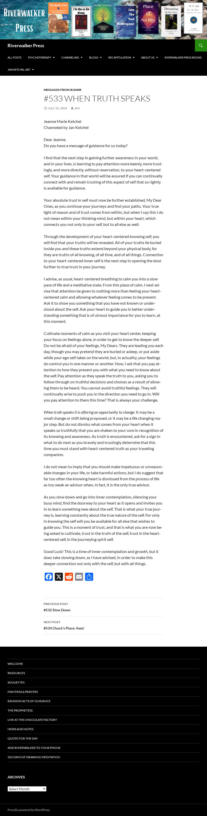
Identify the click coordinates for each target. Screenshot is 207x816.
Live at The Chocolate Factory (32, 720)
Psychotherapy (39, 57)
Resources (16, 673)
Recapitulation (119, 57)
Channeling (70, 57)
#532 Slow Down (57, 607)
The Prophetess (20, 710)
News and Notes (20, 729)
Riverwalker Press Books (183, 57)
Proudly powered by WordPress (29, 810)
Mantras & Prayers (23, 692)
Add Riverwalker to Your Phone (34, 748)
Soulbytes (16, 682)
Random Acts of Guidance (29, 701)
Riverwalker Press (26, 45)
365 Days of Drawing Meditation (34, 757)
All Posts (14, 57)
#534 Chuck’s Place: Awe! (64, 625)
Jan (77, 108)
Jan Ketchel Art (19, 69)
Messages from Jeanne (63, 90)
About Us (147, 57)
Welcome (15, 664)
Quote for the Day (23, 738)
